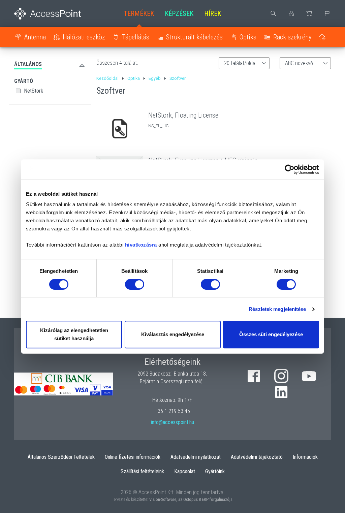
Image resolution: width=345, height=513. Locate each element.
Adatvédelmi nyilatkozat (195, 457)
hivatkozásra (141, 245)
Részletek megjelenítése (277, 309)
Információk (305, 457)
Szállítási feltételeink (142, 471)
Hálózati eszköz (84, 37)
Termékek (139, 13)
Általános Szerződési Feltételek (61, 457)
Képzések (179, 13)
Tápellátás (135, 37)
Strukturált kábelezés (194, 37)
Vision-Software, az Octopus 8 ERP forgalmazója (190, 499)
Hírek (212, 13)
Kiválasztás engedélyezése (172, 334)
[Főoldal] (50, 14)
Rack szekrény (292, 37)
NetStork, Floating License (183, 115)
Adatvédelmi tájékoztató (257, 457)
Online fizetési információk (132, 457)
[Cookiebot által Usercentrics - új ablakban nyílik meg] (289, 169)
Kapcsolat (184, 471)
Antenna (35, 37)
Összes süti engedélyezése (271, 334)
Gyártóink (215, 471)
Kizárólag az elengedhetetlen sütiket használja (74, 334)
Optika (248, 37)
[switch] (134, 284)
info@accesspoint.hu (172, 422)
